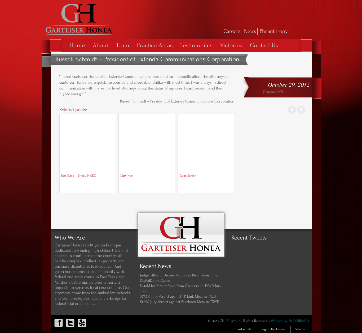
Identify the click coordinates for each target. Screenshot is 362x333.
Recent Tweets (249, 237)
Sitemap (301, 329)
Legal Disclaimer (273, 329)
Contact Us (264, 45)
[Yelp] (82, 327)
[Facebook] (301, 113)
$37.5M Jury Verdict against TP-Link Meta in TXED (178, 296)
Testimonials (196, 45)
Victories (231, 45)
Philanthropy (274, 31)
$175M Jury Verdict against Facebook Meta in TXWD (179, 302)
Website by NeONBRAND (290, 321)
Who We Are (70, 237)
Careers (231, 31)
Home (77, 45)
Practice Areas (155, 45)
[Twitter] (292, 113)
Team (122, 45)
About (100, 45)
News (250, 31)
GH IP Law (228, 321)
